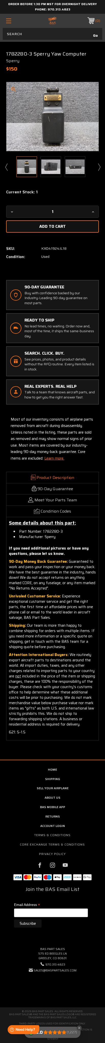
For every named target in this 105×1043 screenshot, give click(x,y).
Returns (52, 816)
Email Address (27, 905)
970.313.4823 (59, 9)
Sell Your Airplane (53, 788)
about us (52, 797)
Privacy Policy (52, 853)
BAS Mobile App (52, 807)
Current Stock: (22, 192)
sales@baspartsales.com (55, 970)
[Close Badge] (79, 1028)
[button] (52, 986)
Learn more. (54, 458)
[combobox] (52, 34)
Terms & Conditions (52, 835)
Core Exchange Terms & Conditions (52, 844)
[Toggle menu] (15, 21)
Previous (6, 167)
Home (52, 769)
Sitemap (52, 1039)
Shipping (52, 779)
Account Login (52, 825)
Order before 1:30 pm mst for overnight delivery (52, 4)
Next (99, 167)
